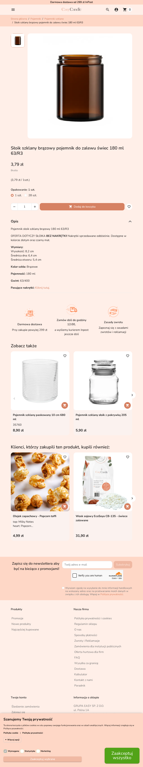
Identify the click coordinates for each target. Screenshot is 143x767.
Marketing (46, 751)
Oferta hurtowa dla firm (89, 652)
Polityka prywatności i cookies (93, 618)
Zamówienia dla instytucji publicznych (97, 646)
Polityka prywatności (32, 732)
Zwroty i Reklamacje (87, 641)
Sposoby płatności (85, 635)
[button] (13, 9)
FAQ (77, 658)
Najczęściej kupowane (25, 630)
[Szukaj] (107, 9)
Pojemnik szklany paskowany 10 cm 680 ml (39, 417)
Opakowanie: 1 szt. (23, 190)
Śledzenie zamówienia (25, 707)
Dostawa (79, 669)
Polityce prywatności (111, 594)
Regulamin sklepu (85, 624)
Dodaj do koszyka (82, 207)
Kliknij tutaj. (42, 288)
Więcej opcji (13, 739)
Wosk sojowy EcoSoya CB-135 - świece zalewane (101, 518)
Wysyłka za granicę (86, 663)
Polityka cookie (10, 732)
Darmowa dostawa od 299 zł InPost (71, 2)
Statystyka (30, 751)
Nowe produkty (21, 624)
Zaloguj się (18, 712)
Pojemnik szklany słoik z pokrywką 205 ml (101, 417)
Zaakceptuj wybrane (42, 759)
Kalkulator (80, 674)
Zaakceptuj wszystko (122, 755)
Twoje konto (19, 697)
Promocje (17, 618)
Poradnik (79, 686)
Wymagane (13, 751)
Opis (14, 221)
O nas (77, 630)
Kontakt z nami (83, 680)
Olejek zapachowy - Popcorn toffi (34, 516)
